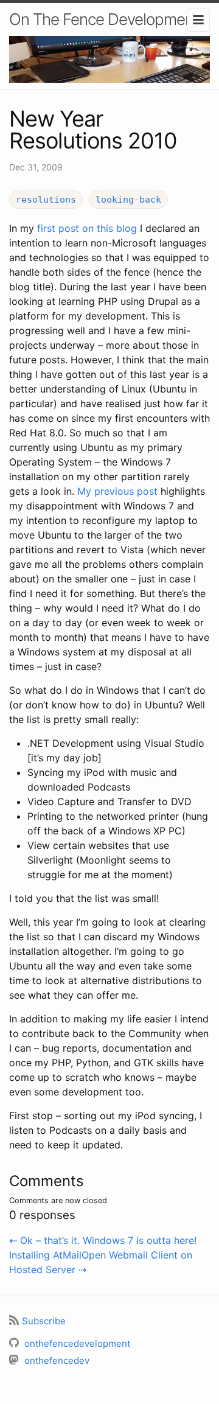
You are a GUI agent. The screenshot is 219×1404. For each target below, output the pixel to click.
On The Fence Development (103, 19)
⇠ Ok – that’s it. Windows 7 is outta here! (102, 1240)
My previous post (117, 491)
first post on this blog (87, 228)
